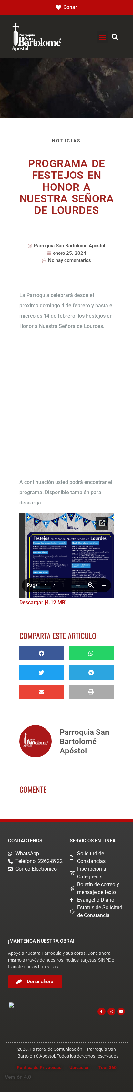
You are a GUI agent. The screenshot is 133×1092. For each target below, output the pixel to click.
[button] (103, 37)
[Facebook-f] (101, 1011)
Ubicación (79, 1067)
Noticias (66, 140)
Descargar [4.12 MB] (42, 602)
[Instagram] (111, 1011)
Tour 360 (107, 1067)
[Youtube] (121, 1011)
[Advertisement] (66, 405)
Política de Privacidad (39, 1067)
